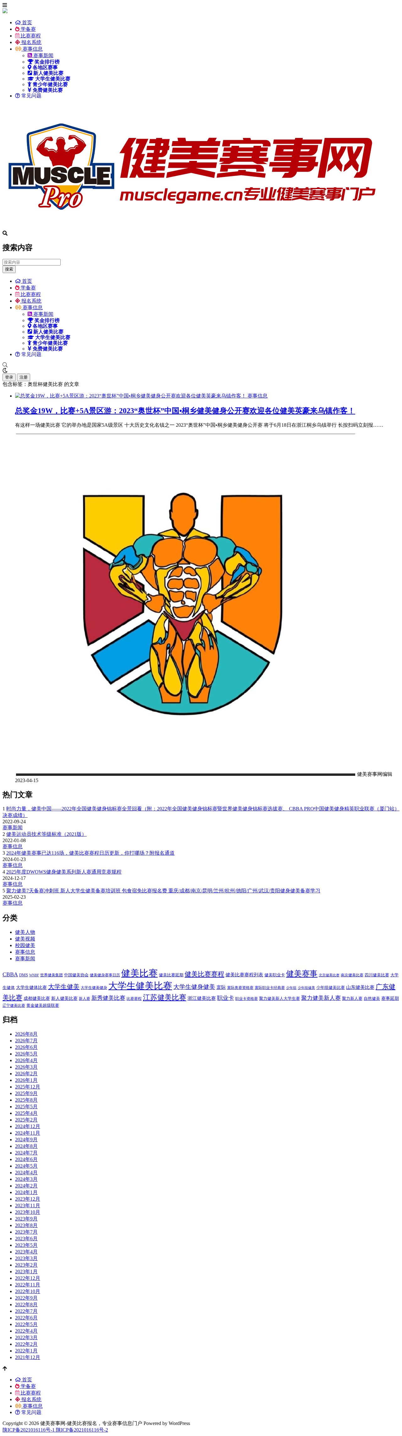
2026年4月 (26, 1060)
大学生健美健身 (94, 987)
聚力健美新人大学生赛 (279, 998)
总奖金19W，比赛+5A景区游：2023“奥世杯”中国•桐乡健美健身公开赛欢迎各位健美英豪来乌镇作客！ (185, 411)
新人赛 (84, 998)
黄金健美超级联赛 (42, 1005)
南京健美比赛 (352, 975)
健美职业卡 (274, 975)
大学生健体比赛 (31, 987)
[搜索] (201, 365)
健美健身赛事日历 (105, 975)
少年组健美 (306, 987)
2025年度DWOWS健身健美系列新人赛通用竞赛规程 (64, 871)
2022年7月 (26, 1311)
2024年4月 (26, 1172)
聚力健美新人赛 (321, 998)
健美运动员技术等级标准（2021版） (46, 834)
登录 (9, 377)
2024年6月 (26, 1159)
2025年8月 (26, 1100)
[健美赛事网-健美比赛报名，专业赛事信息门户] (191, 227)
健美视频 (25, 938)
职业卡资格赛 (246, 998)
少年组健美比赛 (330, 987)
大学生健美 (63, 986)
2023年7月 (26, 1232)
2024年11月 (27, 1133)
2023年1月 (26, 1271)
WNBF (34, 975)
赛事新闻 (42, 55)
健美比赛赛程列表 (244, 974)
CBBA (10, 974)
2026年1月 (26, 1080)
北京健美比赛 (329, 975)
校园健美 (25, 945)
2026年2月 (26, 1073)
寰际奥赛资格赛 (240, 987)
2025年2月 (26, 1119)
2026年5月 (26, 1053)
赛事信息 (32, 49)
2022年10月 (27, 1291)
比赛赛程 (30, 35)
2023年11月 (27, 1205)
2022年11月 (27, 1284)
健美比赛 (139, 973)
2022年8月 (26, 1304)
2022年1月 (26, 1350)
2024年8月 (26, 1146)
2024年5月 (26, 1166)
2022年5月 (26, 1324)
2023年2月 (26, 1265)
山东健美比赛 (360, 987)
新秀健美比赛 (108, 998)
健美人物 (25, 932)
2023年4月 (26, 1251)
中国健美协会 (76, 975)
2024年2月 (26, 1185)
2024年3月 (26, 1179)
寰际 (221, 987)
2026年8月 (26, 1034)
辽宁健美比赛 (14, 1005)
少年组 (291, 987)
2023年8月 (26, 1225)
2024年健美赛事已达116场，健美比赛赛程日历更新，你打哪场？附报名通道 (90, 853)
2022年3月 (26, 1337)
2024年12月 (27, 1126)
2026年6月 (26, 1047)
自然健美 (372, 998)
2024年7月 (26, 1152)
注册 (23, 377)
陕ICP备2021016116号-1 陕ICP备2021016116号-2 (55, 1430)
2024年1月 (26, 1192)
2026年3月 (26, 1067)
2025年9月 (26, 1093)
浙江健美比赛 (201, 998)
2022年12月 (27, 1278)
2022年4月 (26, 1331)
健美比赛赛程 (204, 974)
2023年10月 (27, 1212)
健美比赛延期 (171, 975)
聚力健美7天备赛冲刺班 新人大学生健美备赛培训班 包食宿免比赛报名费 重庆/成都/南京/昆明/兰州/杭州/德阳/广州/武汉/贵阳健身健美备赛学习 (163, 890)
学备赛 (27, 29)
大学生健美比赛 (140, 986)
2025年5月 (26, 1106)
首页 (26, 22)
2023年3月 (26, 1258)
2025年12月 (27, 1086)
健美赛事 (302, 973)
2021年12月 (27, 1357)
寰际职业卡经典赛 (270, 987)
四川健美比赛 (377, 975)
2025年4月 (26, 1113)
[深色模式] (201, 371)
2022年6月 (26, 1317)
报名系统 (30, 42)
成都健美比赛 (37, 998)
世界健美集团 (51, 975)
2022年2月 (26, 1344)
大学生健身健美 (194, 987)
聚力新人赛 (352, 998)
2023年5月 (26, 1245)
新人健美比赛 (64, 998)
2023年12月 (27, 1199)
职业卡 (225, 998)
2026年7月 (26, 1040)
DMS (23, 975)
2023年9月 (26, 1218)
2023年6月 (26, 1238)
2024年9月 (26, 1139)
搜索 (9, 269)
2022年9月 (26, 1298)
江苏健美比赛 (164, 997)
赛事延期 (390, 998)
